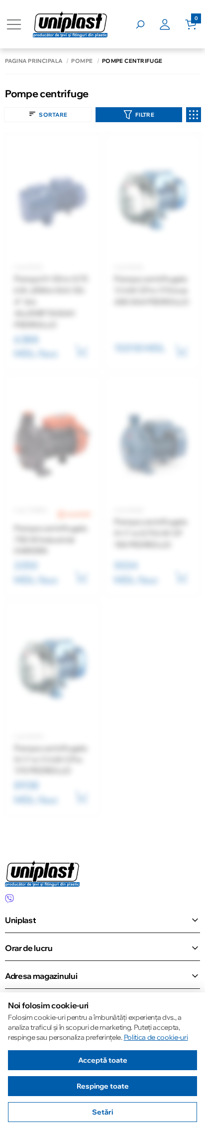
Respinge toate (103, 1086)
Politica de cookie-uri (156, 1037)
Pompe (82, 61)
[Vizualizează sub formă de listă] (193, 114)
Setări (102, 1112)
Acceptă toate (102, 1060)
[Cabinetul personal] (172, 24)
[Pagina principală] (70, 24)
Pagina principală (33, 61)
